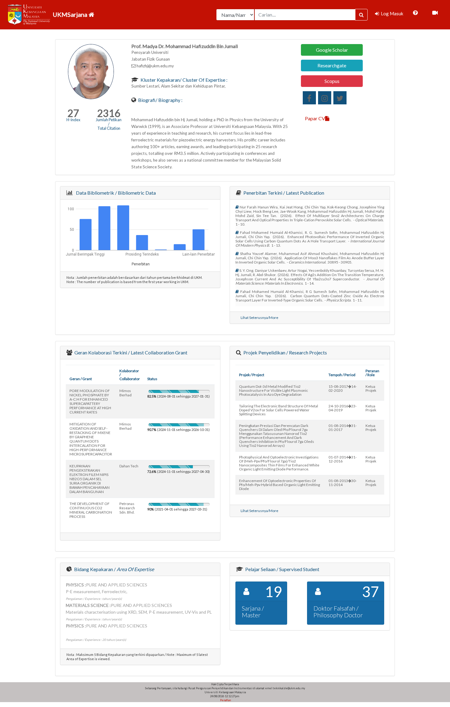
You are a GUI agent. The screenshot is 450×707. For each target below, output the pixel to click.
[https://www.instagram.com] (325, 98)
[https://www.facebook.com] (309, 98)
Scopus (331, 81)
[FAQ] (415, 13)
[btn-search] (361, 15)
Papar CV (315, 118)
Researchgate (331, 65)
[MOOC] (435, 13)
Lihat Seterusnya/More (259, 317)
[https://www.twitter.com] (340, 98)
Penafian (225, 700)
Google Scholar (332, 50)
